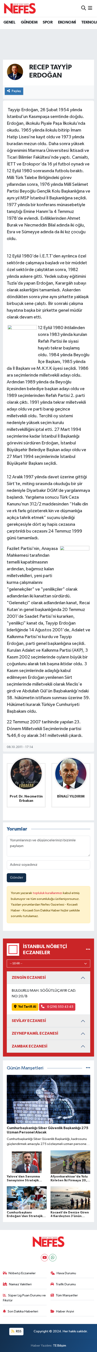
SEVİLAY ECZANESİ (29, 1021)
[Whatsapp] (52, 1257)
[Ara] (83, 8)
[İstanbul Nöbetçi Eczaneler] (88, 949)
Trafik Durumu (66, 1284)
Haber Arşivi (65, 1311)
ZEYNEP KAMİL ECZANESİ (35, 1033)
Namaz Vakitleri (20, 1284)
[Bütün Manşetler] (88, 1068)
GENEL (9, 22)
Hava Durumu (66, 1273)
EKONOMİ (67, 22)
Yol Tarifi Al (27, 1006)
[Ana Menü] (90, 8)
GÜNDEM (29, 22)
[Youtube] (44, 1257)
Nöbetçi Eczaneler (22, 1273)
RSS (18, 1331)
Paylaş (16, 91)
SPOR (48, 22)
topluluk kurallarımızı (48, 893)
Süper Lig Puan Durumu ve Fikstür (24, 1298)
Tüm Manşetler (67, 1295)
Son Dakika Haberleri (23, 1311)
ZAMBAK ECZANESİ (29, 1046)
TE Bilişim (59, 1345)
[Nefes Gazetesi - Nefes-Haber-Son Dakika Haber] (20, 8)
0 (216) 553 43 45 (59, 1006)
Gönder (16, 878)
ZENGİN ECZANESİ (29, 977)
